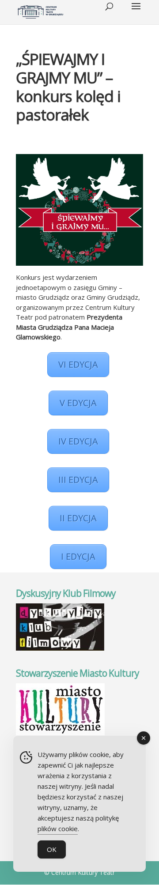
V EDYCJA (78, 403)
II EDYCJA (78, 518)
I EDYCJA (78, 556)
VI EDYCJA (78, 364)
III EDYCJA (78, 480)
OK (52, 849)
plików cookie (58, 828)
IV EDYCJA (78, 441)
